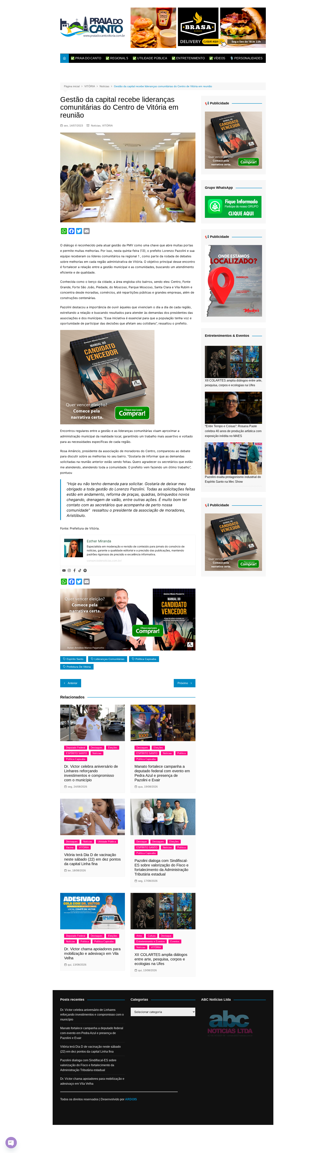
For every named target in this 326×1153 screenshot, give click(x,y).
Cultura (151, 935)
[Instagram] (69, 571)
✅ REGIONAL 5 (117, 58)
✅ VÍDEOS (217, 58)
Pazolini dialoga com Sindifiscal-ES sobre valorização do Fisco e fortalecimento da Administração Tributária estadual (88, 1065)
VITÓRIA (107, 125)
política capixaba (145, 659)
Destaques (96, 747)
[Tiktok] (80, 571)
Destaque (141, 841)
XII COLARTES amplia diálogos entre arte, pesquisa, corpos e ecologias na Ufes (161, 959)
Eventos (174, 941)
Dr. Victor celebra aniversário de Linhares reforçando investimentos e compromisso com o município (92, 1014)
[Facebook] (74, 571)
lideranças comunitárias (109, 659)
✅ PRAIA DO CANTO (86, 58)
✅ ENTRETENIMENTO (188, 58)
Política (181, 753)
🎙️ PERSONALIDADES (246, 58)
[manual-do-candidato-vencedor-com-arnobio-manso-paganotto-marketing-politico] (107, 377)
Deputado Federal (75, 747)
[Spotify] (85, 571)
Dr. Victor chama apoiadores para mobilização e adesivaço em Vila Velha (92, 953)
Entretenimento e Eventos (150, 941)
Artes (139, 935)
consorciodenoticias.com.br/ (104, 560)
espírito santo (75, 659)
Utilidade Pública (107, 841)
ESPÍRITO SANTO (76, 753)
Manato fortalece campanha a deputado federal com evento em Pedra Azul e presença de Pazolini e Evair (91, 1033)
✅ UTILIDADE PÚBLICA (150, 58)
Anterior (72, 683)
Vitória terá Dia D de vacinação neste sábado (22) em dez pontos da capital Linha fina (92, 859)
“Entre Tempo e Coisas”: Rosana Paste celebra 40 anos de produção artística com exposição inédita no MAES (233, 431)
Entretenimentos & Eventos (227, 336)
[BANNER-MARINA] (233, 280)
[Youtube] (64, 571)
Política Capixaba (75, 759)
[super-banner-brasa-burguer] (198, 27)
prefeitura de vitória (79, 666)
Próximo (183, 683)
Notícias (96, 125)
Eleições (112, 747)
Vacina (69, 847)
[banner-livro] (127, 619)
